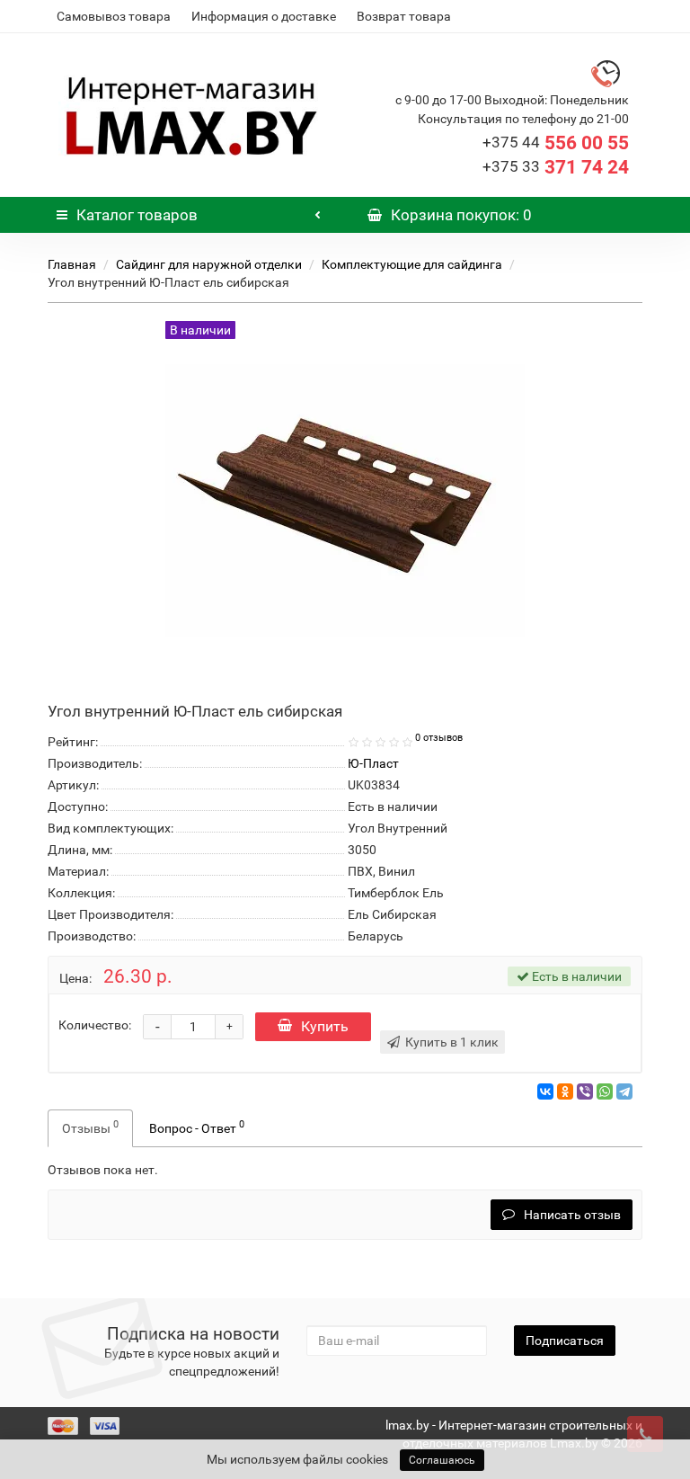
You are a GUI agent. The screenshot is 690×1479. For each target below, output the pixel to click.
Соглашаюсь (442, 1460)
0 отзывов (439, 738)
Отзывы (90, 1126)
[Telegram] (624, 1091)
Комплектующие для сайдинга (412, 264)
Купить (325, 1026)
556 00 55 (555, 143)
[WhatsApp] (605, 1091)
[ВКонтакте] (545, 1091)
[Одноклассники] (565, 1091)
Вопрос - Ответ (196, 1126)
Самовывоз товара (114, 16)
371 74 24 (555, 167)
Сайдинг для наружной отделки (209, 264)
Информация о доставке (263, 16)
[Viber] (585, 1091)
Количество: (94, 1025)
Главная (72, 264)
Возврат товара (404, 16)
